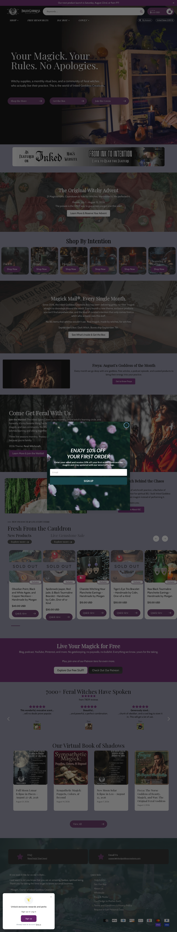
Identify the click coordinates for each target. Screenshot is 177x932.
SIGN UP (88, 480)
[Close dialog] (126, 425)
